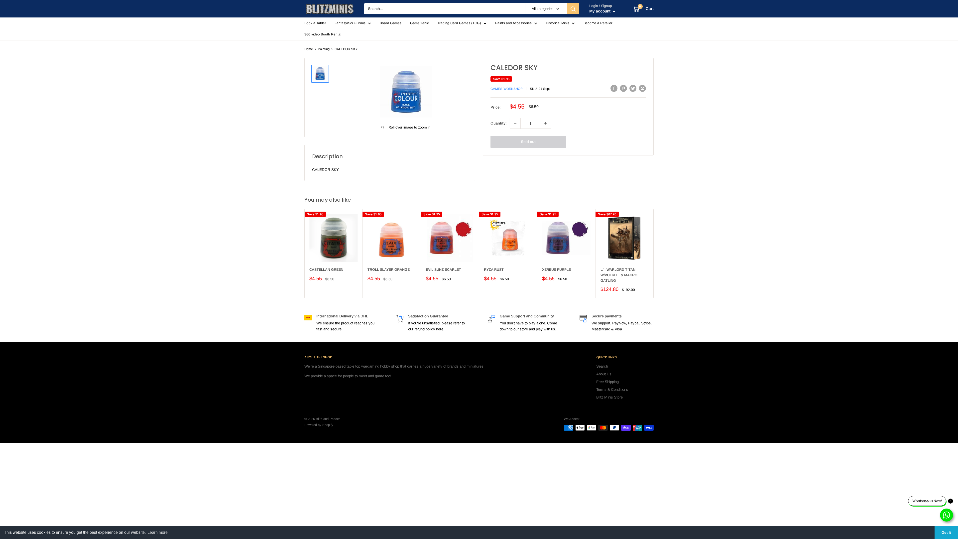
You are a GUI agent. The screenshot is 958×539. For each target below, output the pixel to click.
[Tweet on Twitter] (632, 88)
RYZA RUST (494, 269)
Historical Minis (557, 23)
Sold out (528, 141)
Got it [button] (946, 533)
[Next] (653, 253)
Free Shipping (607, 382)
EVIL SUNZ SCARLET (443, 269)
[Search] (573, 8)
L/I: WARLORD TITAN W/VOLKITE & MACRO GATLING (618, 275)
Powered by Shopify (318, 425)
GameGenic (419, 23)
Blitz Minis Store (609, 397)
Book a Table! (315, 23)
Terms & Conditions (612, 389)
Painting (324, 49)
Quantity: (498, 123)
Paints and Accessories (513, 23)
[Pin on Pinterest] (623, 88)
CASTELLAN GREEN (326, 269)
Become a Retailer (598, 23)
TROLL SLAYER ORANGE (388, 269)
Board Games (390, 23)
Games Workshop (506, 89)
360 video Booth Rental (322, 34)
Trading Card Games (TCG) (459, 23)
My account (600, 11)
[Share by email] (642, 88)
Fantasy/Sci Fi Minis (350, 23)
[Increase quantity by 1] (545, 123)
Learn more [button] (157, 532)
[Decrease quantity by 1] (515, 123)
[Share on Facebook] (613, 88)
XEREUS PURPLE (556, 269)
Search (602, 366)
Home (308, 49)
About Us (603, 374)
